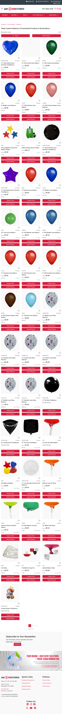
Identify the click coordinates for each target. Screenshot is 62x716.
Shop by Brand (26, 683)
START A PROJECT (43, 1)
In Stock (18, 70)
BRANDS (5, 15)
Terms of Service (46, 683)
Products (3, 24)
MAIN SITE (31, 1)
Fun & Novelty (11, 24)
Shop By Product (26, 686)
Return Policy (46, 686)
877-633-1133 (47, 9)
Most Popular (46, 35)
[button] (2, 9)
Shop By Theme (26, 689)
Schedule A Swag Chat (28, 680)
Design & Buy (10, 73)
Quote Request (10, 77)
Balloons (19, 24)
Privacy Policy (46, 680)
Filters (16, 35)
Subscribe (17, 644)
